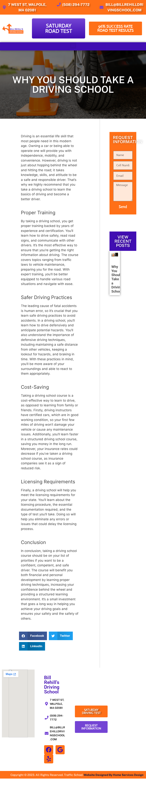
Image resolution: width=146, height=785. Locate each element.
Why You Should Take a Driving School (116, 279)
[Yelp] (48, 758)
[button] (73, 45)
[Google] (60, 749)
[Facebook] (48, 749)
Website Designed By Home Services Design (114, 774)
